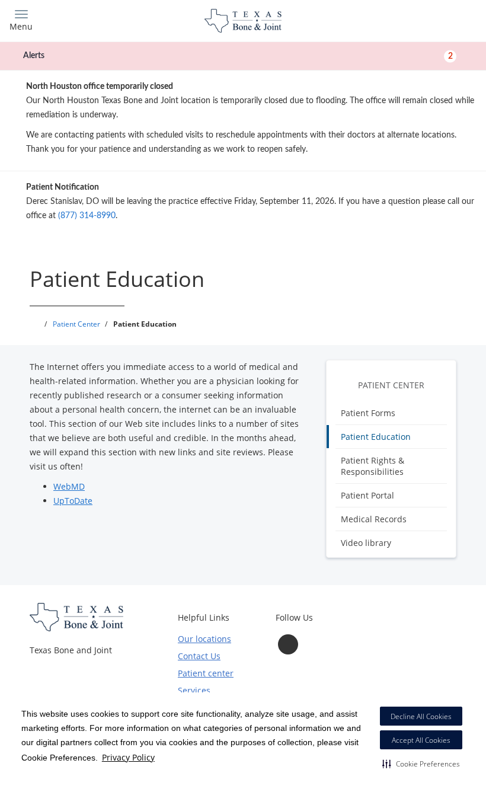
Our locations (204, 638)
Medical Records (374, 519)
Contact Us (199, 656)
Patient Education (376, 436)
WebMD (69, 486)
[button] (421, 763)
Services (194, 690)
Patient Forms (368, 413)
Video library (366, 542)
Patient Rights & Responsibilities (372, 466)
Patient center (206, 673)
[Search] (419, 19)
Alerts (238, 56)
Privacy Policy (128, 757)
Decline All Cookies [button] (421, 716)
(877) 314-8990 (87, 216)
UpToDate (72, 500)
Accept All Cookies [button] (421, 740)
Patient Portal (367, 495)
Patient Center (391, 385)
